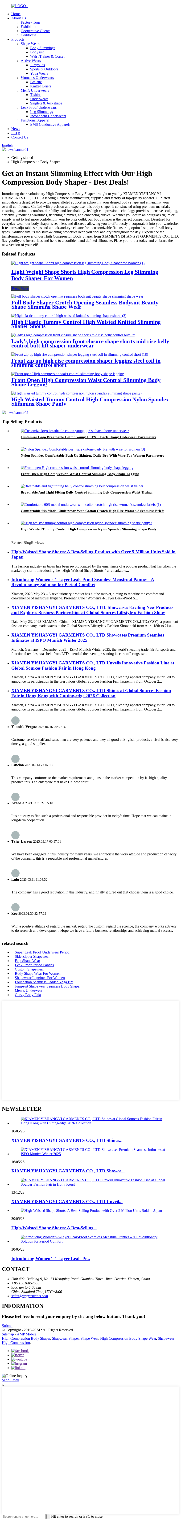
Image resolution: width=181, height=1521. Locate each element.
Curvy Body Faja (28, 995)
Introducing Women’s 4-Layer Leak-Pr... (50, 1258)
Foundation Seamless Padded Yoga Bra (44, 982)
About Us (18, 18)
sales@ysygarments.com (29, 1296)
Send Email (10, 1380)
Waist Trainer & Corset (47, 56)
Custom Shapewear (29, 969)
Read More (20, 288)
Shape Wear (89, 1338)
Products (17, 39)
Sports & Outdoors (44, 69)
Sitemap (8, 1334)
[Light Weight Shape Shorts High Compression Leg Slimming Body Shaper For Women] (77, 263)
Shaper (74, 1338)
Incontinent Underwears (48, 116)
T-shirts (35, 95)
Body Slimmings (42, 48)
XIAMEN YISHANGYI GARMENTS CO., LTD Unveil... (67, 1201)
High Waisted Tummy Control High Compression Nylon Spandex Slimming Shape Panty (90, 401)
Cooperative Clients (35, 31)
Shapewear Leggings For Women (40, 978)
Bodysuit (37, 52)
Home (16, 14)
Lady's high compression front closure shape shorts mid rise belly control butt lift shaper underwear (90, 343)
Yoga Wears (39, 73)
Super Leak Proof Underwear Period (42, 952)
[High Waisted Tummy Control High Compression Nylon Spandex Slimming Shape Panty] (77, 393)
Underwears (39, 99)
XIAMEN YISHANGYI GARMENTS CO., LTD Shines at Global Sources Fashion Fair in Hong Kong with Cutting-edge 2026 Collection (91, 693)
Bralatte (36, 82)
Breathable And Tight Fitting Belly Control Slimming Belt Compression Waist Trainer (87, 492)
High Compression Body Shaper (26, 1338)
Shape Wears (30, 44)
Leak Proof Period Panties (34, 965)
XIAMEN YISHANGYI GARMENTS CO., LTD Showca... (68, 1170)
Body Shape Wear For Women (38, 973)
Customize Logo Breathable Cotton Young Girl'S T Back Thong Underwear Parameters (88, 437)
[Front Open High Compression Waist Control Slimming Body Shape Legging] (67, 374)
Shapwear (59, 1338)
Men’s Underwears (35, 90)
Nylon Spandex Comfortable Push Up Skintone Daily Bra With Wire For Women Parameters (92, 455)
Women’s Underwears (37, 78)
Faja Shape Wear (27, 961)
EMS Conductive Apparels (50, 124)
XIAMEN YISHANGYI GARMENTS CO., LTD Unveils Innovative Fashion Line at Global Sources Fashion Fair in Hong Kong (92, 665)
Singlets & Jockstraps (46, 103)
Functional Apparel (35, 120)
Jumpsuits (37, 65)
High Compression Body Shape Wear (128, 1338)
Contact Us (19, 137)
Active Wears (31, 61)
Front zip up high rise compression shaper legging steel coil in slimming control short (85, 363)
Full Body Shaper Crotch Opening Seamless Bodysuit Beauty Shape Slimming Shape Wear (84, 304)
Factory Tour (30, 22)
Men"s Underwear (28, 990)
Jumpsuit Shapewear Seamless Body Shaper (48, 986)
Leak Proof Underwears (39, 107)
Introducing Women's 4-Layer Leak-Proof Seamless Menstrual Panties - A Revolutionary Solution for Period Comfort (82, 582)
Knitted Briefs (40, 86)
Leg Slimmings (41, 112)
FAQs (15, 133)
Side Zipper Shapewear (32, 956)
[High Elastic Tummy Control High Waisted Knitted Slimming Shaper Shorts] (68, 316)
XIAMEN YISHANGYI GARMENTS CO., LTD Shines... (67, 1140)
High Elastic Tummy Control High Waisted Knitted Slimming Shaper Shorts (86, 324)
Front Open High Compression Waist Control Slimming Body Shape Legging (85, 382)
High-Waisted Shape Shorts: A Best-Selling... (54, 1227)
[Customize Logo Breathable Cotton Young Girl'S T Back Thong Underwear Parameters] (75, 431)
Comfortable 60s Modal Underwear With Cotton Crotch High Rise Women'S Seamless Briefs (92, 511)
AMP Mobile (26, 1334)
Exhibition (28, 27)
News (15, 129)
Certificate (28, 35)
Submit (7, 1326)
